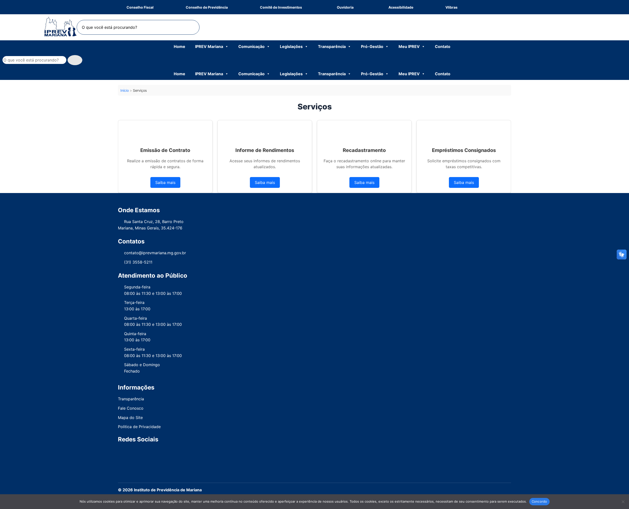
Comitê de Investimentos (281, 7)
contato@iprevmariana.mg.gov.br (155, 252)
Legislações (291, 46)
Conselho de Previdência (207, 7)
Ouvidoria (345, 7)
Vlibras (451, 7)
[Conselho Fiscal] (169, 7)
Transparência (332, 46)
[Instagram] (496, 7)
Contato (442, 46)
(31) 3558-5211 (138, 262)
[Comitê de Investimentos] (319, 7)
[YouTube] (325, 452)
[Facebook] (491, 7)
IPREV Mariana (209, 46)
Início (124, 90)
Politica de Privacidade (139, 426)
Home (179, 46)
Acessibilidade (400, 7)
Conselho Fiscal (140, 7)
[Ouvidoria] (371, 7)
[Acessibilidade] (429, 7)
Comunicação (251, 46)
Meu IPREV (409, 46)
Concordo (539, 501)
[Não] (622, 501)
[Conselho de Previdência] (243, 7)
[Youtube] (501, 7)
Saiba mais (165, 182)
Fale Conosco (130, 408)
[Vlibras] (473, 7)
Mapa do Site (130, 417)
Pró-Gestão (372, 46)
